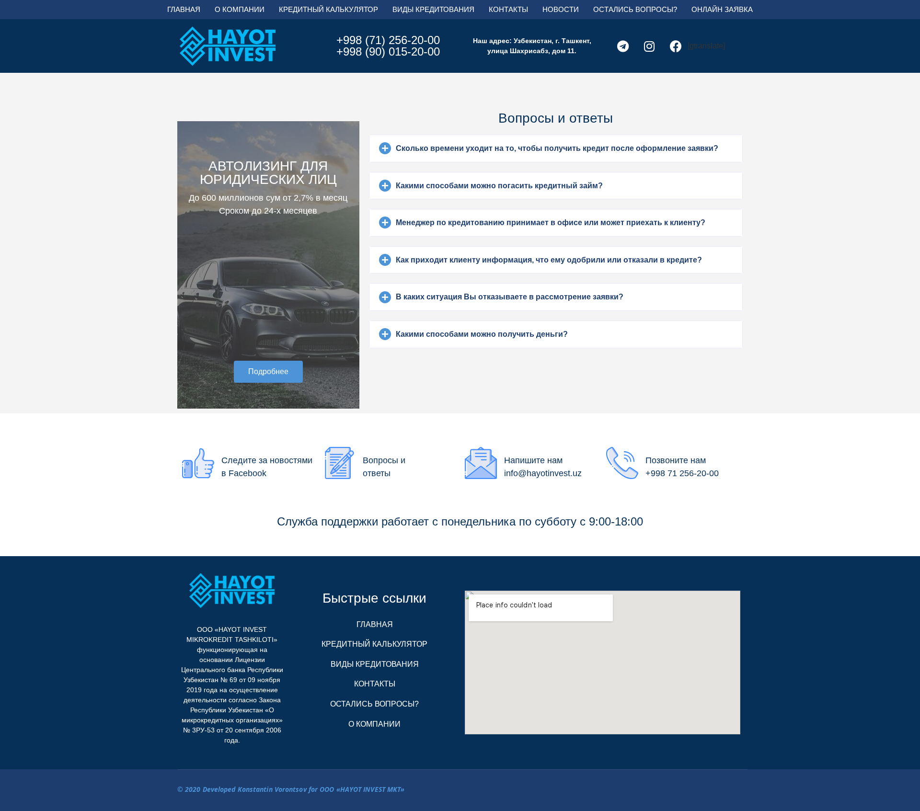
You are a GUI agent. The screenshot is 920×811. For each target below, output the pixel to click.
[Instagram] (649, 46)
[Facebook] (676, 46)
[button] (268, 372)
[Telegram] (623, 46)
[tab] (555, 148)
